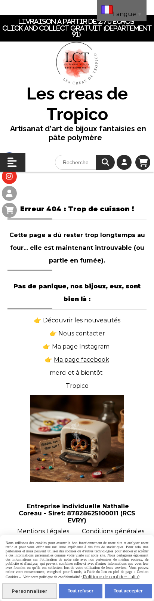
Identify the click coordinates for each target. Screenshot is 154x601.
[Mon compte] (9, 193)
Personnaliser (29, 591)
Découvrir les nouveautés (81, 320)
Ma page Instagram (81, 346)
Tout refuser (80, 591)
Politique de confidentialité (110, 576)
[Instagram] (9, 176)
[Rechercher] (105, 162)
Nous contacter (81, 333)
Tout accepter (128, 591)
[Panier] (9, 210)
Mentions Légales (43, 531)
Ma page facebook (81, 359)
